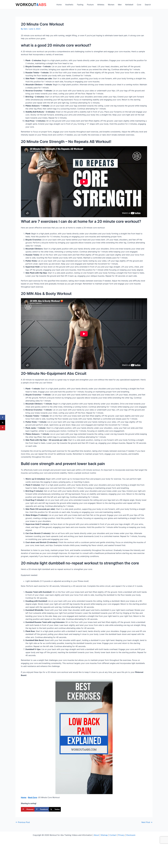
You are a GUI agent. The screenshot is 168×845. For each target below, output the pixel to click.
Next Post (146, 822)
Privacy (121, 835)
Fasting (80, 4)
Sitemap (104, 835)
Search (148, 4)
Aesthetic (69, 4)
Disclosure (130, 835)
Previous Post (23, 822)
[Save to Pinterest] (2, 427)
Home (59, 4)
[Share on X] (2, 422)
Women (111, 4)
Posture (90, 4)
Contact (112, 835)
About (96, 835)
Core (139, 4)
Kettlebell (129, 4)
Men (120, 4)
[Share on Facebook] (2, 417)
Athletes (100, 4)
